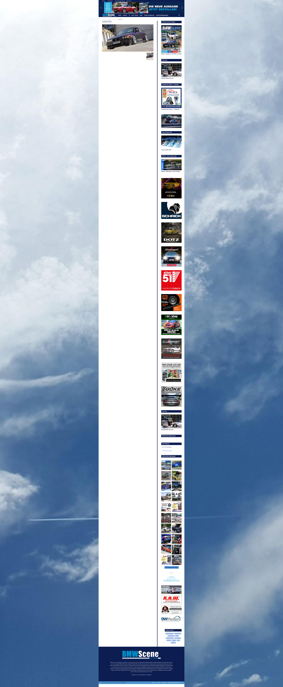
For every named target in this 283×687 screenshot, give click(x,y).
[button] (141, 7)
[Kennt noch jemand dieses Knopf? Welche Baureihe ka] (177, 549)
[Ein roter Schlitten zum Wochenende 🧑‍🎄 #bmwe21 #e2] (166, 549)
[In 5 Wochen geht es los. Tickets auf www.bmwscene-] (166, 465)
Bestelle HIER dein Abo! (167, 78)
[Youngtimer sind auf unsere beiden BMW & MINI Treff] (177, 476)
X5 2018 (169, 640)
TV (129, 15)
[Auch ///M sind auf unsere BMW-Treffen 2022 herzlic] (177, 486)
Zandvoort (173, 642)
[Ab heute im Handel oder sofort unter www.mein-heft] (166, 560)
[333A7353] (127, 51)
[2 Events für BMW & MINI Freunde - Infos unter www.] (177, 518)
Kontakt (153, 682)
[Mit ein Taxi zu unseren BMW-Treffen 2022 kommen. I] (177, 465)
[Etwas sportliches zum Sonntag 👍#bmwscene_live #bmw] (166, 528)
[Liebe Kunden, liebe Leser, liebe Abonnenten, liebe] (177, 539)
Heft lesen (135, 15)
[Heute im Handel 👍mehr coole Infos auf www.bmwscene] (177, 507)
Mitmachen (110, 1)
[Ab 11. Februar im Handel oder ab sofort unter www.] (166, 518)
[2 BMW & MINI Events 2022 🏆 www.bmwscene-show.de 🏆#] (177, 497)
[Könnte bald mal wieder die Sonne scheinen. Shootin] (177, 528)
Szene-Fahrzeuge (149, 15)
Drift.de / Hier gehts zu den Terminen (170, 171)
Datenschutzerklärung (120, 1)
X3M (178, 640)
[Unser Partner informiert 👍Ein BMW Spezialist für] (166, 497)
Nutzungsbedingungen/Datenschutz (174, 682)
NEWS (119, 15)
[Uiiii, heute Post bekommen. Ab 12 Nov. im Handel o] (177, 560)
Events (125, 15)
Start (103, 19)
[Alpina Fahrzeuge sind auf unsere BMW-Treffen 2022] (166, 486)
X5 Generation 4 (171, 635)
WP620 (177, 635)
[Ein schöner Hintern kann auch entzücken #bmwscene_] (166, 539)
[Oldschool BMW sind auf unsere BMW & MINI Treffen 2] (166, 476)
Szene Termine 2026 (166, 149)
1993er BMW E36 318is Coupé (111, 19)
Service (103, 1)
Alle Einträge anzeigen (167, 450)
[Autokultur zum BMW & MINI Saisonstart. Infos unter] (166, 507)
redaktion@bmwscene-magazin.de (145, 674)
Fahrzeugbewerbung (162, 15)
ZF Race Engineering (169, 633)
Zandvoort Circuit (177, 633)
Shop (141, 15)
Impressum (128, 1)
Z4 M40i (174, 640)
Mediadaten (164, 682)
